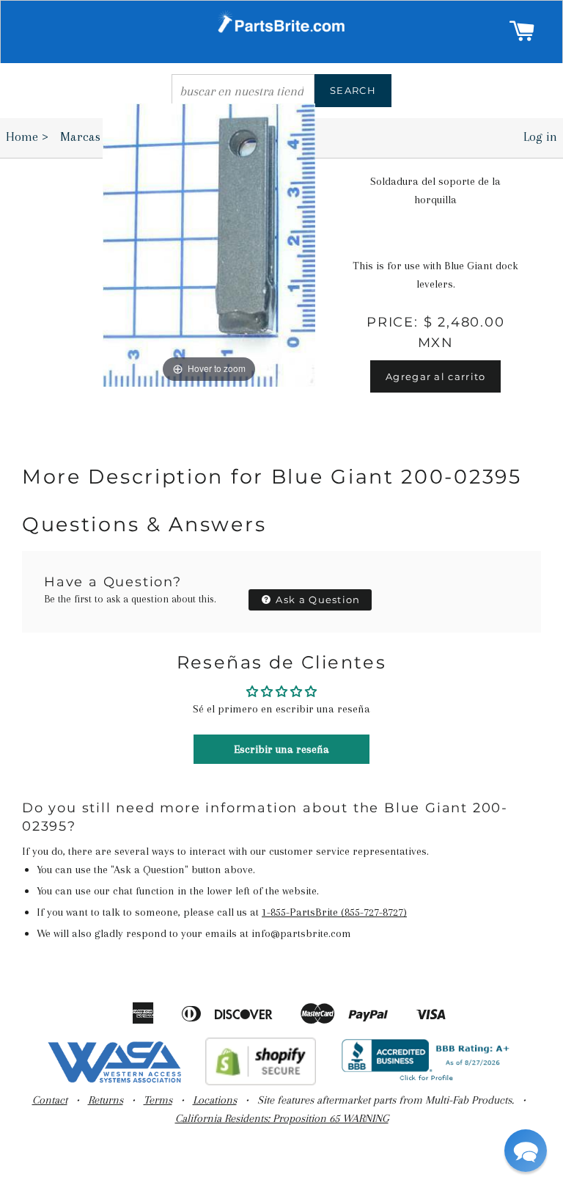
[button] (525, 1150)
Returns (105, 1100)
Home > (27, 136)
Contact (49, 1100)
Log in (540, 136)
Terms (158, 1100)
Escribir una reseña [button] (281, 749)
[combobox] (243, 90)
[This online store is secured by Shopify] (260, 1081)
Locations (215, 1100)
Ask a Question (317, 599)
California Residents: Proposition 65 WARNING (282, 1118)
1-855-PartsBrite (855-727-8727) (334, 912)
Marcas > (89, 136)
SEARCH (353, 90)
